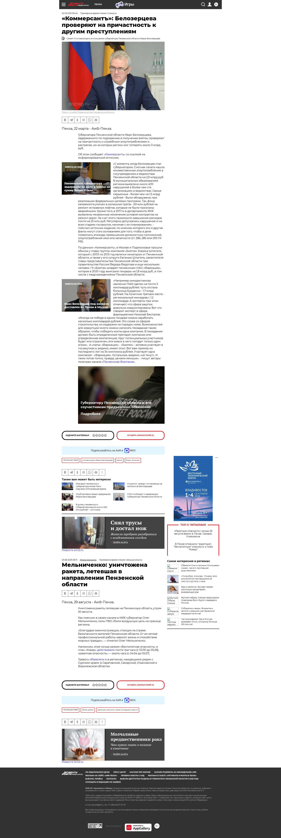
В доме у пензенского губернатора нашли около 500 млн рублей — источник (91, 507)
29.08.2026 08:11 (69, 560)
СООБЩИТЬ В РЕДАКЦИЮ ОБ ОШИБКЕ (103, 782)
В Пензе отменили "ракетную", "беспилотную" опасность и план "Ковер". (193, 547)
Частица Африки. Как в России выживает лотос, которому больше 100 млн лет (199, 621)
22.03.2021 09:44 (70, 13)
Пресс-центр (119, 772)
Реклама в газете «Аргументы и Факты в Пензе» (172, 776)
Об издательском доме (97, 772)
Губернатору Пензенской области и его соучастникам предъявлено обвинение (116, 405)
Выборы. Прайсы (94, 779)
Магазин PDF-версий (140, 772)
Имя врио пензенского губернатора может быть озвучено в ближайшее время (91, 486)
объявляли (97, 659)
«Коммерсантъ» (114, 154)
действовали (106, 650)
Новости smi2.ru (72, 550)
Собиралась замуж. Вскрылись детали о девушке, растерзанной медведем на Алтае (198, 611)
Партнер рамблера (113, 826)
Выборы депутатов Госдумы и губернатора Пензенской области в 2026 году (159, 779)
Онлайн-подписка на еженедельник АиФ (175, 772)
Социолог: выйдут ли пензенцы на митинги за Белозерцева (144, 485)
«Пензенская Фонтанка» (118, 361)
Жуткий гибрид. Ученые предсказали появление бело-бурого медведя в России (200, 600)
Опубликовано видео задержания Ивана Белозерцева (93, 495)
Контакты (111, 779)
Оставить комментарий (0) (140, 435)
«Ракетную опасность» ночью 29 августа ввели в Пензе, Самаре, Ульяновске (193, 534)
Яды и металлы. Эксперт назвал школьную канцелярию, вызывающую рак (197, 589)
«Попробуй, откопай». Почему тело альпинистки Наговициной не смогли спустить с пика (199, 579)
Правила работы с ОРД (132, 776)
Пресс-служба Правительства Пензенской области (88, 112)
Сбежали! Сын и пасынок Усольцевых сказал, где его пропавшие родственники (200, 568)
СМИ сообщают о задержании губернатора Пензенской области (144, 495)
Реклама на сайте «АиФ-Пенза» (101, 776)
